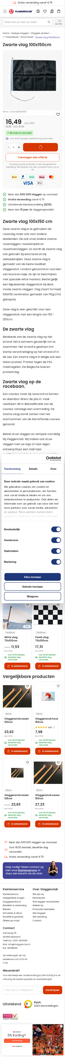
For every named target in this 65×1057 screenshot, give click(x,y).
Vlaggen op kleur (40, 33)
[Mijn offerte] (51, 11)
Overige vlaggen (20, 33)
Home (6, 33)
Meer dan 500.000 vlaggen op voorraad (33, 842)
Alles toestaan (32, 576)
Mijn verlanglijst (44, 11)
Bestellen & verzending (15, 905)
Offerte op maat (11, 920)
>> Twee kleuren (11, 36)
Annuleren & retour (12, 913)
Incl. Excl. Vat (59, 21)
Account (37, 11)
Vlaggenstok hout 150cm (46, 720)
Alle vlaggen (39, 913)
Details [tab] (33, 468)
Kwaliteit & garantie (13, 916)
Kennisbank (39, 897)
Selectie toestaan (32, 586)
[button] (28, 605)
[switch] (56, 540)
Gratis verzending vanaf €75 (35, 2)
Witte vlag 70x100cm (11, 639)
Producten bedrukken (44, 909)
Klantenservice (10, 894)
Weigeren (32, 596)
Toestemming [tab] (12, 468)
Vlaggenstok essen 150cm (47, 797)
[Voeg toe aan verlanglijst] (58, 114)
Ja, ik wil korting (17, 1041)
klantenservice (27, 870)
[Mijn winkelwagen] (58, 11)
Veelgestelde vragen (13, 897)
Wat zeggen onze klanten (46, 901)
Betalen (7, 909)
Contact (37, 920)
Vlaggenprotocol (12, 901)
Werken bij (38, 905)
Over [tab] (53, 468)
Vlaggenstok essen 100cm (16, 720)
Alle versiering (40, 916)
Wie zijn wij (38, 894)
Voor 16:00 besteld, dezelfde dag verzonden (28, 850)
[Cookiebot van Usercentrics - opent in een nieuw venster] (46, 458)
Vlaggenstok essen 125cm (16, 797)
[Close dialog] (61, 1026)
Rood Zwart (27, 36)
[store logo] (20, 11)
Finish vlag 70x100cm (42, 639)
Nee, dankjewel (17, 1046)
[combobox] (28, 22)
